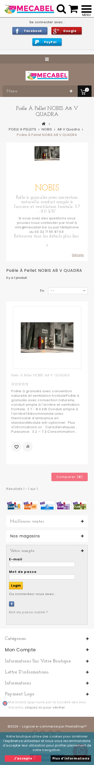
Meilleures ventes (27, 521)
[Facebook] (11, 603)
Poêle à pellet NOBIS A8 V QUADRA (40, 375)
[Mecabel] (47, 75)
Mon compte (20, 650)
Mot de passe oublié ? (28, 612)
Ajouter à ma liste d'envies (16, 447)
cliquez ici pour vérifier (45, 707)
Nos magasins (25, 536)
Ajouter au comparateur (28, 447)
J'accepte (23, 758)
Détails (78, 255)
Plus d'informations (70, 758)
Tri (42, 290)
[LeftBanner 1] (47, 505)
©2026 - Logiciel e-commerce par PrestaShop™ (47, 726)
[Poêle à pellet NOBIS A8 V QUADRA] (47, 337)
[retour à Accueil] (44, 123)
